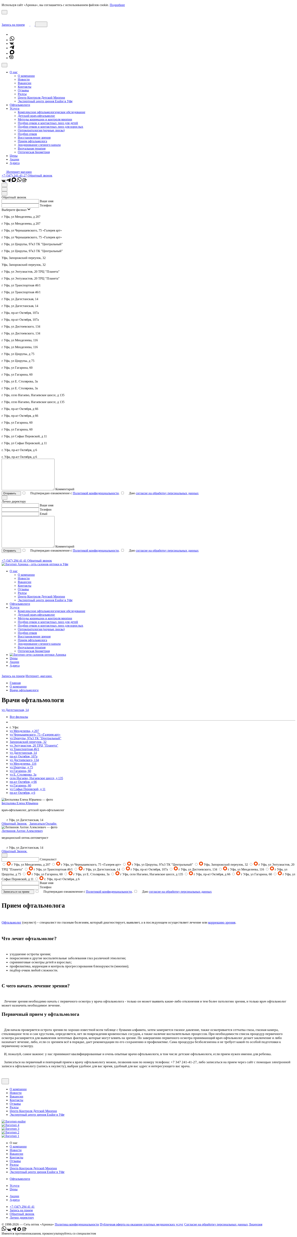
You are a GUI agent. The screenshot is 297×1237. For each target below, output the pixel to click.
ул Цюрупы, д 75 (21, 767)
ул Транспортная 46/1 (24, 749)
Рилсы (22, 94)
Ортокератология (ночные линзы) (41, 130)
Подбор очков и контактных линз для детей (48, 123)
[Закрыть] (4, 65)
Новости (24, 79)
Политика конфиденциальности (77, 1224)
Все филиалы (19, 717)
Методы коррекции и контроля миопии (45, 119)
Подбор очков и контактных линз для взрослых (50, 126)
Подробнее (117, 5)
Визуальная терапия (31, 148)
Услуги (14, 1185)
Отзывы (23, 90)
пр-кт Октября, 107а (23, 756)
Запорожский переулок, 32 (28, 742)
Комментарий (64, 489)
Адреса (15, 163)
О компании (26, 76)
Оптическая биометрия (34, 152)
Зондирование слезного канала (39, 145)
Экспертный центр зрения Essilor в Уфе (45, 101)
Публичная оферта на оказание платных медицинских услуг (141, 1224)
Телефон (46, 205)
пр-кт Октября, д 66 (23, 781)
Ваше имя (46, 201)
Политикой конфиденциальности (96, 493)
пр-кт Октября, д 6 (22, 792)
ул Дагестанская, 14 (23, 752)
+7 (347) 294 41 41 (14, 560)
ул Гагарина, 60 (20, 771)
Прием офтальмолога (32, 141)
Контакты (24, 86)
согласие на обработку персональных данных (167, 493)
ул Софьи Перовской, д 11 (27, 789)
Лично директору (22, 1217)
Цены (14, 155)
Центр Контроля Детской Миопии (41, 97)
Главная (15, 683)
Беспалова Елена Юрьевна (20, 803)
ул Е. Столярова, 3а (23, 774)
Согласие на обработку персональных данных (216, 1224)
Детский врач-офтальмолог (36, 115)
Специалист (48, 859)
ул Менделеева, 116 (23, 763)
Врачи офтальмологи (24, 690)
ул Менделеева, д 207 (24, 731)
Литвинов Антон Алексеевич (22, 831)
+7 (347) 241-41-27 (15, 175)
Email (43, 513)
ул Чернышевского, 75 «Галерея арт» (35, 734)
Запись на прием (13, 24)
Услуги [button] (14, 108)
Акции (14, 159)
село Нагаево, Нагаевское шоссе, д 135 (36, 778)
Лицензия (255, 1224)
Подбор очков (27, 134)
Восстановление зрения (34, 137)
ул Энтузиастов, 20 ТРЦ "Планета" (34, 745)
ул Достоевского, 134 (24, 760)
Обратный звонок (40, 175)
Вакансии (24, 83)
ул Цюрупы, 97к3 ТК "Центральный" (35, 738)
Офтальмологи (20, 105)
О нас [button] (14, 72)
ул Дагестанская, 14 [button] (15, 710)
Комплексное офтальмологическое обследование (51, 112)
